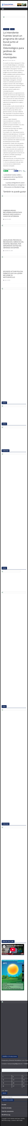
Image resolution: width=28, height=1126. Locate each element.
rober (14, 60)
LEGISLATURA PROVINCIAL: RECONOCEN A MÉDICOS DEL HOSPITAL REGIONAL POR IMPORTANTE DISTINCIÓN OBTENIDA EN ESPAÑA (13, 244)
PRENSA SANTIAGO (15, 1118)
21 (23, 1083)
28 (23, 1086)
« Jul (3, 1090)
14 (23, 1080)
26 (3, 1086)
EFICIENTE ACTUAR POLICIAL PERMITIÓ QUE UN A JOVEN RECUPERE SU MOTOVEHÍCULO (13, 274)
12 (3, 1080)
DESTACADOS (6, 29)
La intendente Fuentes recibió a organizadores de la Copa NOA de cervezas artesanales (13, 177)
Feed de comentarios (8, 1111)
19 (3, 1083)
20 (13, 1083)
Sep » (6, 1090)
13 (13, 1080)
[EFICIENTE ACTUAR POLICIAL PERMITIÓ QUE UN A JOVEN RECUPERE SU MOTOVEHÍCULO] (14, 257)
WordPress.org (6, 1115)
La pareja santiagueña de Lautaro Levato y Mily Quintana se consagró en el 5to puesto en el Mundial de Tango (14, 185)
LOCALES (12, 29)
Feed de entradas (6, 1108)
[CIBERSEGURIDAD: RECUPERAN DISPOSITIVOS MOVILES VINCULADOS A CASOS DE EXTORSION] (14, 196)
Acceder (4, 1104)
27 (13, 1086)
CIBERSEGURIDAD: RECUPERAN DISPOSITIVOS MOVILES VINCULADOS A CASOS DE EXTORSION (12, 213)
